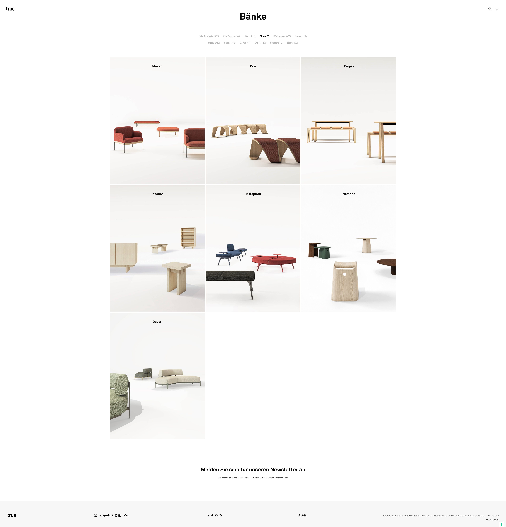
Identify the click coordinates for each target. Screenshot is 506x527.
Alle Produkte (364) (209, 36)
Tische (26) (292, 43)
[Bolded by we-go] (492, 520)
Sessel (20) (230, 43)
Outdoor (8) (214, 43)
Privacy (490, 515)
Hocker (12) (301, 36)
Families (248, 11)
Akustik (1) (250, 36)
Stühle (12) (260, 43)
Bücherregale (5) (282, 36)
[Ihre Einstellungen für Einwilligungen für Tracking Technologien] (501, 524)
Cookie (496, 515)
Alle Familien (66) (231, 36)
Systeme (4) (276, 43)
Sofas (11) (245, 43)
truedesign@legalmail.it (476, 515)
